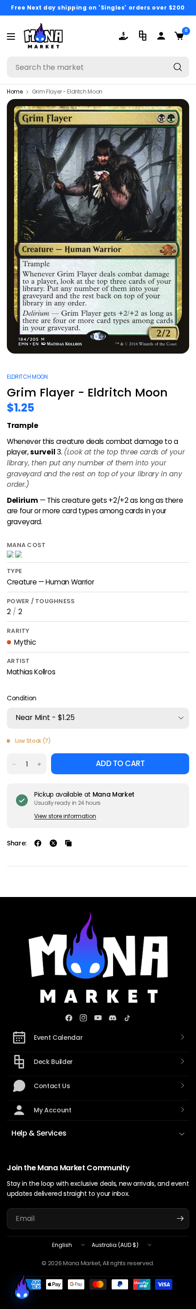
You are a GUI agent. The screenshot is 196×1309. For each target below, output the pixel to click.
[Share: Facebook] (38, 843)
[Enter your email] (180, 1218)
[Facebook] (69, 1018)
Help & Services (38, 1133)
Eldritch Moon (27, 377)
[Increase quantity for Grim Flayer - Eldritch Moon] (39, 764)
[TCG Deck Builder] (143, 35)
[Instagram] (83, 1018)
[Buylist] (125, 35)
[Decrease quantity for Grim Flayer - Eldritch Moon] (14, 764)
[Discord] (112, 1018)
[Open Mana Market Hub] (21, 1287)
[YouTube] (98, 1018)
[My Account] (162, 35)
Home (15, 91)
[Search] (177, 67)
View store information (65, 816)
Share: (16, 843)
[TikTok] (127, 1018)
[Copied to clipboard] (68, 843)
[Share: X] (53, 843)
